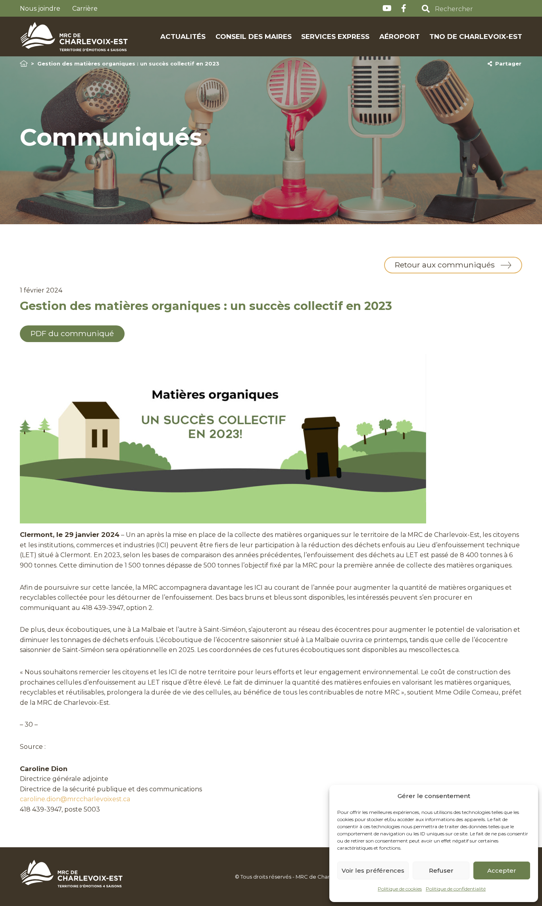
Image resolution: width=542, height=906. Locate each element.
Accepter (501, 870)
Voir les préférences (373, 870)
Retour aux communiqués (445, 264)
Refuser (441, 870)
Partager (506, 63)
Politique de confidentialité (456, 889)
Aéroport (399, 36)
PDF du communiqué (72, 333)
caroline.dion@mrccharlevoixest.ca (75, 799)
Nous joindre (40, 8)
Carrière (85, 8)
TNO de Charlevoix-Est (475, 36)
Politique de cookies (400, 889)
